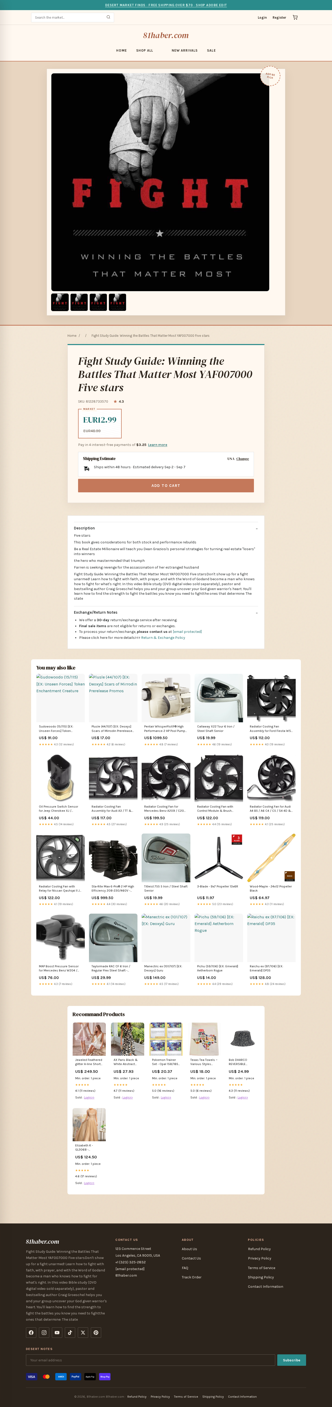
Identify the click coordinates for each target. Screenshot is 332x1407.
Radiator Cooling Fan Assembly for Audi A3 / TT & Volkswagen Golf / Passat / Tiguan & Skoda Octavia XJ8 (112, 809)
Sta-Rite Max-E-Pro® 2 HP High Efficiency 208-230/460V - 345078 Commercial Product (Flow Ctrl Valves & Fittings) (113, 889)
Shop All (144, 50)
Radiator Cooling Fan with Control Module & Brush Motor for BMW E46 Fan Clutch (215, 809)
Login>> (89, 1097)
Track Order (192, 1277)
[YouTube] (57, 1332)
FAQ (185, 1268)
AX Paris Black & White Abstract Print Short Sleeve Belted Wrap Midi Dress (126, 1062)
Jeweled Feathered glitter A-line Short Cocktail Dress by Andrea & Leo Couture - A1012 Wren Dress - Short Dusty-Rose (88, 1062)
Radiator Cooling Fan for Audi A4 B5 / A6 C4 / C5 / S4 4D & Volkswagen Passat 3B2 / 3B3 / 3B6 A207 (271, 809)
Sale (211, 50)
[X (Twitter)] (83, 1332)
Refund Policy (259, 1249)
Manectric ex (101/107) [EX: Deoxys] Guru (163, 968)
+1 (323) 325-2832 (130, 1262)
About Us (189, 1249)
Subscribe (291, 1360)
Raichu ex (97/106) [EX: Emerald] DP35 (266, 968)
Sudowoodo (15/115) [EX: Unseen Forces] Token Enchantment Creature (56, 729)
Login (262, 17)
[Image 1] (60, 302)
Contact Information (265, 1286)
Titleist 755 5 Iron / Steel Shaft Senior (166, 888)
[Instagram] (44, 1332)
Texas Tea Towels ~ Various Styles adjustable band (203, 1062)
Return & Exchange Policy (163, 637)
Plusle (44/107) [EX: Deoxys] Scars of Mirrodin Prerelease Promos (112, 729)
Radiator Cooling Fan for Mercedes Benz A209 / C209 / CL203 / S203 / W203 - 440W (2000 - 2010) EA (165, 809)
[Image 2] (79, 302)
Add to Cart (166, 485)
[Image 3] (98, 302)
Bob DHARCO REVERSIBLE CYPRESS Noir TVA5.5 (238, 1062)
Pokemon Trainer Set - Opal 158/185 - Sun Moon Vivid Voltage (166, 1062)
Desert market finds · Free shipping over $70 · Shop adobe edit (166, 5)
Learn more (157, 445)
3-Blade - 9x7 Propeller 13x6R (217, 886)
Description (84, 528)
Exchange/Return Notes (95, 612)
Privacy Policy (259, 1258)
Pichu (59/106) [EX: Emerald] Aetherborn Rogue (217, 968)
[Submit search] (108, 17)
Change (242, 459)
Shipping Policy (261, 1277)
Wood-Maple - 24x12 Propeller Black (271, 888)
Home (121, 50)
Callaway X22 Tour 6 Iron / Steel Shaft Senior (215, 728)
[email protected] (187, 631)
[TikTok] (70, 1332)
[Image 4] (117, 302)
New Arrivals (185, 50)
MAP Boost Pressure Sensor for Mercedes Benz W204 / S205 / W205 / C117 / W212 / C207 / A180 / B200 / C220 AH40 (59, 968)
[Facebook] (31, 1332)
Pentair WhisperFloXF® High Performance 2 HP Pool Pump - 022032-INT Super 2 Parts (165, 729)
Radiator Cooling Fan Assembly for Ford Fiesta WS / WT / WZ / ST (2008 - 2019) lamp (271, 729)
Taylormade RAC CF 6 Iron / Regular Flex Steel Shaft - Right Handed (111, 968)
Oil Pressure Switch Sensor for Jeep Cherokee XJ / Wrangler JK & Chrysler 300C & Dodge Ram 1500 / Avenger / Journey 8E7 (60, 809)
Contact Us (191, 1258)
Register (279, 17)
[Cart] (295, 17)
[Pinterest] (96, 1332)
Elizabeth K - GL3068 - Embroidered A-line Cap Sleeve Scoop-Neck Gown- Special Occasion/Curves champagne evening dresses (89, 1148)
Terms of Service (261, 1268)
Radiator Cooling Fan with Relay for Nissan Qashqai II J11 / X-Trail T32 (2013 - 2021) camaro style (60, 889)
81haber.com (166, 35)
